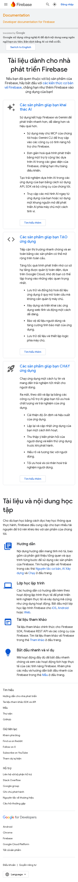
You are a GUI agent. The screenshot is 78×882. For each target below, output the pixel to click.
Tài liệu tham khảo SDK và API (19, 702)
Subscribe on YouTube (15, 752)
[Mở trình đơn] (5, 4)
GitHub (7, 719)
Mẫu (45, 675)
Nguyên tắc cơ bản (48, 569)
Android (63, 608)
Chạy (31, 573)
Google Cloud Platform (16, 844)
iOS (54, 608)
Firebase (8, 838)
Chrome (7, 832)
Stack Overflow (12, 780)
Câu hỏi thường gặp (14, 803)
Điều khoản (9, 864)
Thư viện (7, 713)
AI (63, 569)
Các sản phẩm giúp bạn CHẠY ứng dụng (45, 368)
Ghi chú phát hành (13, 791)
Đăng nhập (67, 4)
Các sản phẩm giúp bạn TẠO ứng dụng (43, 239)
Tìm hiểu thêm (32, 222)
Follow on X (9, 746)
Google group (11, 786)
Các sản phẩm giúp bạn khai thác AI (43, 107)
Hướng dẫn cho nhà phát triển (20, 696)
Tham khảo (37, 640)
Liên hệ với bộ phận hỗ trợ (17, 774)
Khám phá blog (11, 735)
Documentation (16, 15)
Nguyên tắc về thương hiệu (18, 797)
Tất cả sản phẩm (12, 850)
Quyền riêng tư (27, 864)
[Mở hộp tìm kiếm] (48, 4)
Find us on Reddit (12, 741)
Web (27, 612)
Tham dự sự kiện (12, 758)
